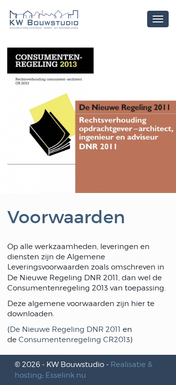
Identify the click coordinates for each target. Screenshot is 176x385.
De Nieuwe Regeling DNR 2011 (65, 329)
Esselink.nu (65, 375)
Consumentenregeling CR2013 (74, 339)
